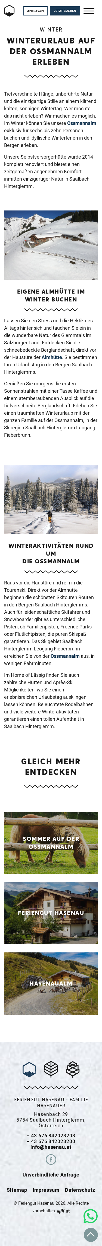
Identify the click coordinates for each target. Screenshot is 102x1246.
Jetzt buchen (65, 11)
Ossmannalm (81, 123)
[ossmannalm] (9, 11)
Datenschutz (80, 1190)
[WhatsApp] (91, 1216)
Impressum (46, 1190)
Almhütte (52, 357)
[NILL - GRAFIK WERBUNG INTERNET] (63, 1210)
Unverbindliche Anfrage (51, 1175)
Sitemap (17, 1190)
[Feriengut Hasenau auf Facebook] (51, 1159)
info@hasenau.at (51, 1147)
